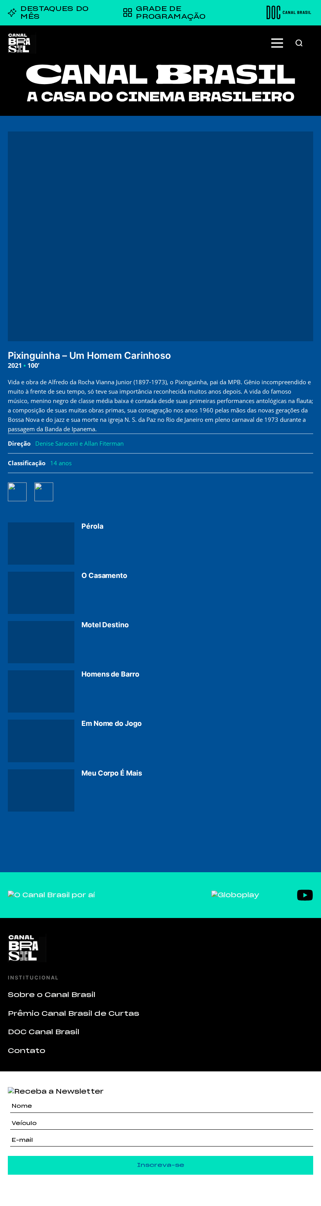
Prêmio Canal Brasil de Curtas (73, 1013)
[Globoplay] (235, 895)
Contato (26, 1050)
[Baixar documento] (21, 491)
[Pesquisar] (299, 43)
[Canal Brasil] (160, 948)
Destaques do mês (54, 12)
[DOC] (289, 12)
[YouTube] (305, 895)
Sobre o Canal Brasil (52, 994)
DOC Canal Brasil (43, 1032)
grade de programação (171, 12)
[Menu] (277, 43)
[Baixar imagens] (47, 491)
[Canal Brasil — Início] (22, 43)
